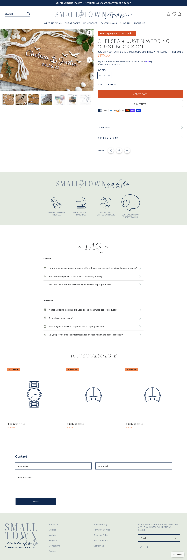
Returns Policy (101, 540)
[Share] (111, 150)
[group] (8, 99)
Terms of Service (102, 529)
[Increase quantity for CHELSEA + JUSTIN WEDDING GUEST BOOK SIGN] (109, 75)
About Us (53, 524)
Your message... (25, 477)
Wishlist (52, 535)
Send (36, 501)
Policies (52, 551)
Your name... (24, 466)
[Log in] (169, 14)
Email (143, 538)
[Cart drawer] (179, 14)
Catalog (52, 529)
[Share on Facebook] (119, 150)
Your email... (104, 466)
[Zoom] (89, 33)
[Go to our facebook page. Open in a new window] (147, 547)
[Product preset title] (34, 394)
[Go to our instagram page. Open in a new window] (141, 547)
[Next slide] (89, 60)
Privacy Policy (100, 524)
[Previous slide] (4, 60)
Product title (16, 424)
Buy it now (140, 104)
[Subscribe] (171, 538)
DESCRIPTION (104, 127)
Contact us (99, 545)
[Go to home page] (93, 14)
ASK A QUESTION (107, 84)
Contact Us (54, 545)
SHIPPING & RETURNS (108, 138)
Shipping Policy (101, 535)
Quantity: (102, 70)
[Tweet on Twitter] (127, 150)
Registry (53, 540)
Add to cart (140, 94)
